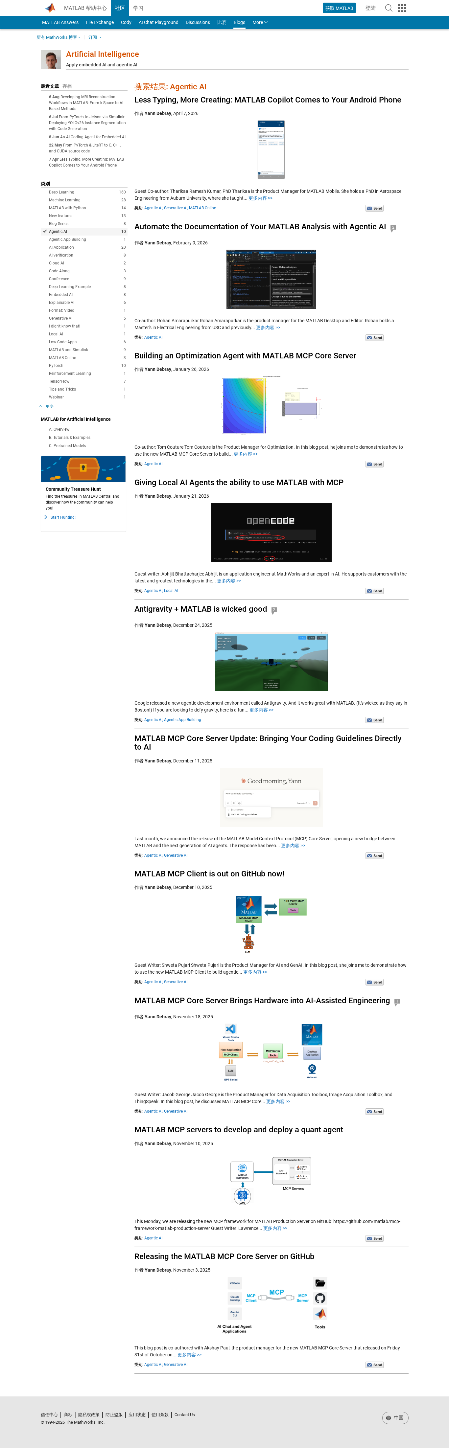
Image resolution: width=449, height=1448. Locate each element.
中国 (398, 1418)
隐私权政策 (89, 1414)
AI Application (87, 247)
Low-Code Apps (87, 342)
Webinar (87, 397)
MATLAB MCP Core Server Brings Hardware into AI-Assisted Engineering (262, 1000)
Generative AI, (176, 208)
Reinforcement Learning (87, 373)
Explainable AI (87, 302)
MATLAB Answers (60, 22)
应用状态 (137, 1414)
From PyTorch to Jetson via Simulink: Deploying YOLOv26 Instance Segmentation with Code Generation (87, 123)
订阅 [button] (92, 37)
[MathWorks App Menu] (402, 8)
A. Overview (59, 429)
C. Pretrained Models (67, 445)
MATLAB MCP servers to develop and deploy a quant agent (238, 1129)
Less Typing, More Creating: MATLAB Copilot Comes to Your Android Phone (267, 99)
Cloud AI (87, 263)
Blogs (239, 22)
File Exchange (100, 22)
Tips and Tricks (87, 389)
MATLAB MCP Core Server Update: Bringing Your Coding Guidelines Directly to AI (268, 743)
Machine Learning (87, 200)
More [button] (257, 22)
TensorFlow (87, 381)
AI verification (87, 255)
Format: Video (87, 310)
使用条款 (160, 1414)
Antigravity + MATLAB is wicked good (200, 609)
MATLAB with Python (87, 208)
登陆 (372, 10)
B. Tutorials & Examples (69, 437)
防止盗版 (114, 1414)
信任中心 (49, 1414)
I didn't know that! (87, 326)
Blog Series (87, 223)
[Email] (374, 208)
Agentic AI (87, 231)
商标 (68, 1414)
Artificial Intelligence (102, 54)
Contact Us (185, 1414)
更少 (50, 406)
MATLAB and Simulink (87, 350)
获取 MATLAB (339, 8)
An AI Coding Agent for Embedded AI (93, 137)
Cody (126, 22)
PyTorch (87, 365)
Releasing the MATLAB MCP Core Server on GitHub (224, 1256)
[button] (388, 8)
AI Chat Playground (158, 22)
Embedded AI (87, 294)
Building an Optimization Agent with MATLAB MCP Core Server (245, 355)
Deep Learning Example (87, 286)
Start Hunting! (63, 517)
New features (87, 216)
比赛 (221, 22)
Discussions (198, 22)
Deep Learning (87, 192)
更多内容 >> (260, 198)
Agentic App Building (87, 239)
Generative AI (87, 318)
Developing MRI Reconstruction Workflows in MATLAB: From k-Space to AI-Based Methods (86, 103)
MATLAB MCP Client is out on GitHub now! (209, 873)
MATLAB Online (87, 357)
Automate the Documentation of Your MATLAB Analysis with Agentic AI (260, 226)
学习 (138, 8)
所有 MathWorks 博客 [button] (56, 37)
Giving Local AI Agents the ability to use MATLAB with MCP (238, 482)
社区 (120, 8)
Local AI (87, 334)
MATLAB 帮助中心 (85, 8)
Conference (87, 279)
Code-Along (87, 271)
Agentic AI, (153, 208)
